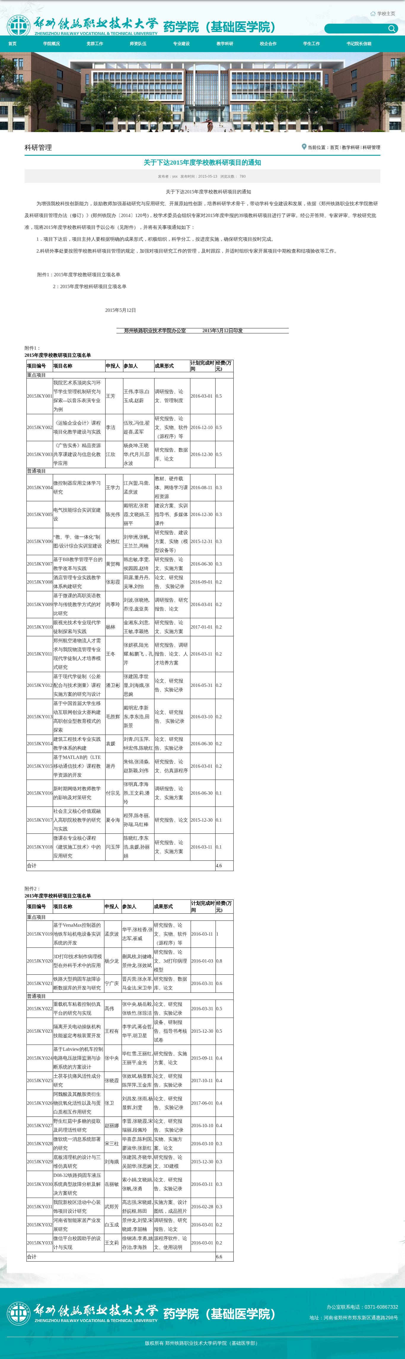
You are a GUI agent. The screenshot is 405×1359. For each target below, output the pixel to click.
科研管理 (371, 147)
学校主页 (386, 13)
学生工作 (311, 43)
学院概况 (51, 43)
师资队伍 (138, 43)
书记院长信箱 (359, 43)
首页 (12, 43)
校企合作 (268, 43)
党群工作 (95, 43)
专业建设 (181, 43)
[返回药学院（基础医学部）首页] (141, 20)
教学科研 (225, 43)
